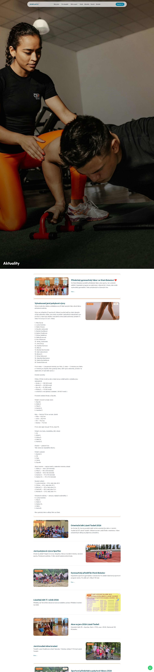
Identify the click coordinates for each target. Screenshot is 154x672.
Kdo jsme (56, 4)
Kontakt (98, 4)
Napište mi (120, 4)
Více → (73, 291)
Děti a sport (74, 4)
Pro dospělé (65, 4)
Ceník (81, 4)
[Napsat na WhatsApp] (150, 668)
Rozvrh (93, 4)
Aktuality (86, 4)
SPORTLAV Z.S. (34, 4)
